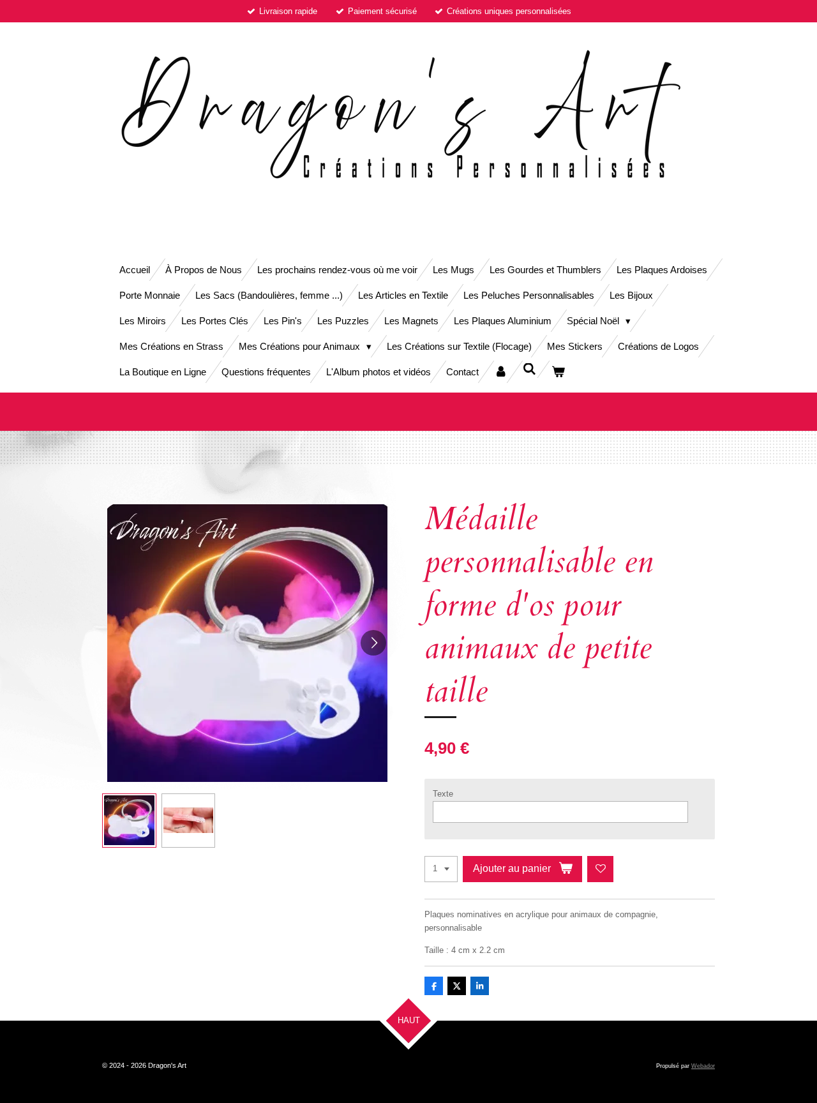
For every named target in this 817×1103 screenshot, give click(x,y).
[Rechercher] (529, 369)
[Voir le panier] (558, 372)
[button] (129, 820)
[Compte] (500, 372)
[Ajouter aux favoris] (600, 869)
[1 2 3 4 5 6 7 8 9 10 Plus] (441, 869)
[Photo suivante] (373, 643)
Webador (703, 1066)
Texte (443, 794)
